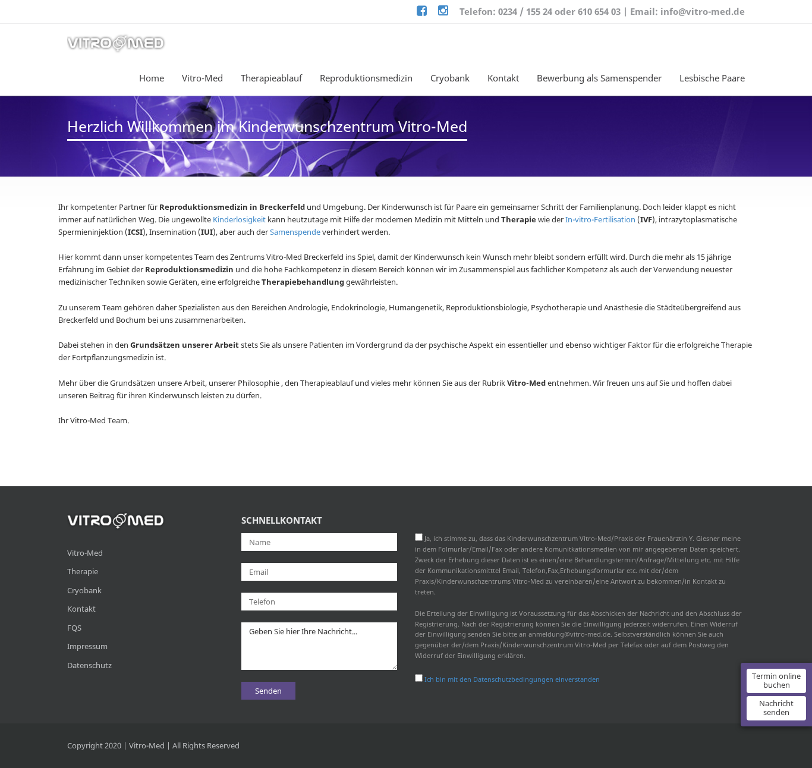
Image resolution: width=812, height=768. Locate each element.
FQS (74, 627)
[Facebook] (422, 11)
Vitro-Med (202, 78)
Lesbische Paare (712, 78)
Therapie (82, 571)
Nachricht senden (776, 708)
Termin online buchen (776, 681)
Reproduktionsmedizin (366, 78)
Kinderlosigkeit (239, 219)
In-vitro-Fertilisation (600, 219)
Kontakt (503, 78)
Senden (268, 690)
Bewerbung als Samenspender (599, 78)
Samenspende (295, 231)
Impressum (87, 646)
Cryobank (450, 78)
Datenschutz (89, 665)
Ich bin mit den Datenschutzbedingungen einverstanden (512, 679)
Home (151, 78)
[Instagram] (443, 11)
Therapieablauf (271, 78)
